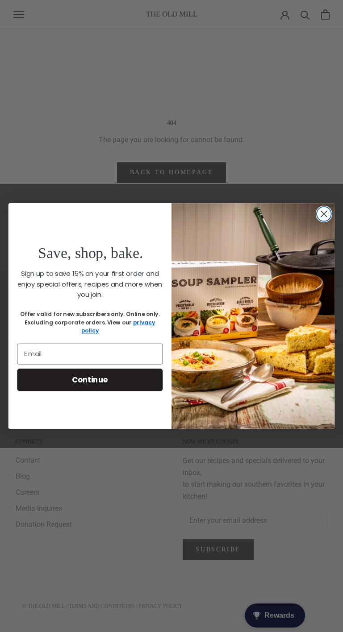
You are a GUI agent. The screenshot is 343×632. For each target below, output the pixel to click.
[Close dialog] (324, 214)
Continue (90, 379)
